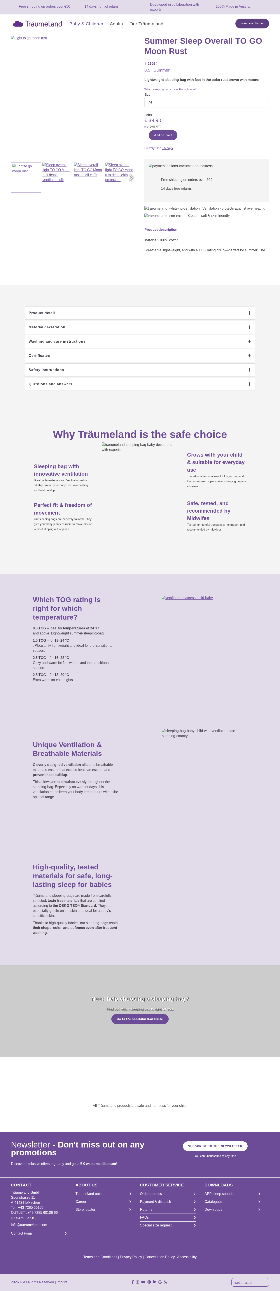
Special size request (156, 1225)
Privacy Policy (131, 1257)
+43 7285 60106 (31, 1207)
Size (147, 94)
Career (80, 1201)
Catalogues (213, 1201)
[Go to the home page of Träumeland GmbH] (38, 23)
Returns (146, 1209)
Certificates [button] (39, 355)
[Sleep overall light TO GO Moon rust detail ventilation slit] (57, 178)
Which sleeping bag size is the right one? (170, 89)
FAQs (144, 1217)
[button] (131, 178)
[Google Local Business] (160, 1282)
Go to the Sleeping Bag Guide (140, 1019)
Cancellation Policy (160, 1257)
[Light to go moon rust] (26, 178)
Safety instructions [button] (46, 370)
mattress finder (252, 23)
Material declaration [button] (47, 327)
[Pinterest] (149, 1282)
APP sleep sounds (219, 1194)
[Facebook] (133, 1282)
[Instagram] (137, 1282)
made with (245, 1283)
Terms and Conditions (100, 1257)
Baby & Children (86, 23)
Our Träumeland (146, 23)
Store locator (85, 1209)
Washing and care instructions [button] (57, 341)
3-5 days (167, 148)
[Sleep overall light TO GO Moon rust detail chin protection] (120, 178)
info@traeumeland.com (29, 1225)
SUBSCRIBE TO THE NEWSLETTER (215, 1146)
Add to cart (163, 135)
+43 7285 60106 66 (43, 1212)
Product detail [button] (42, 313)
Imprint (62, 1282)
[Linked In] (154, 1282)
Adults (116, 23)
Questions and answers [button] (50, 384)
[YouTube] (143, 1282)
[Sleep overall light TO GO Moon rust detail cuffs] (89, 178)
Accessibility (187, 1257)
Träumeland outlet (89, 1194)
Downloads (213, 1209)
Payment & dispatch (155, 1201)
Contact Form (21, 1233)
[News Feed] (165, 1282)
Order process (151, 1194)
